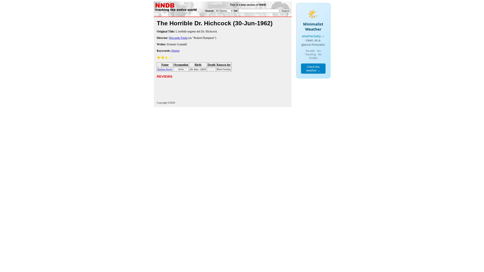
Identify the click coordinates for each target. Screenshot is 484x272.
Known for (224, 64)
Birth (198, 64)
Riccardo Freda (178, 37)
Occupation (181, 64)
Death (211, 64)
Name (165, 64)
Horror (175, 50)
